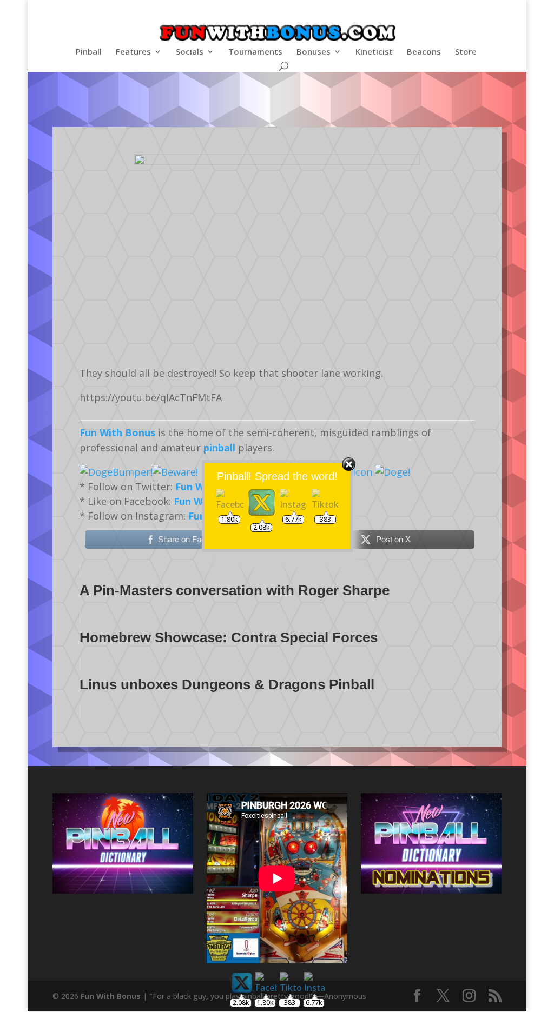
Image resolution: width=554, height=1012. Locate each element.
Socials (189, 52)
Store (466, 52)
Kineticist (374, 52)
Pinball (89, 52)
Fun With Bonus (117, 432)
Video (243, 103)
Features (133, 52)
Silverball (304, 103)
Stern (271, 103)
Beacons (424, 52)
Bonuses (313, 52)
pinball (219, 447)
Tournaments (255, 52)
